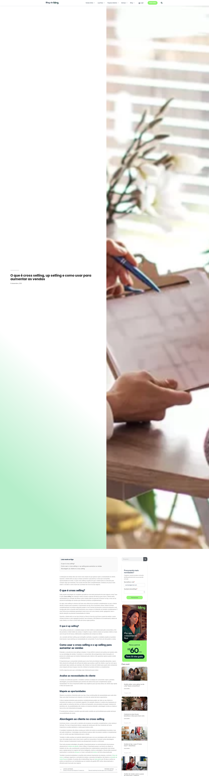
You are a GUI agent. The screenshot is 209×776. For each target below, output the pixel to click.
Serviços (123, 3)
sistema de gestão (73, 746)
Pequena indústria (112, 3)
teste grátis (98, 759)
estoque (77, 752)
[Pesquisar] (145, 559)
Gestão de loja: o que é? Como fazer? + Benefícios (133, 745)
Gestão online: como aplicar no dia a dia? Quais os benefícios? (134, 685)
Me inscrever (134, 597)
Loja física (100, 3)
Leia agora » (127, 688)
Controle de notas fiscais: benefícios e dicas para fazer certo (134, 715)
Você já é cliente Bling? (130, 589)
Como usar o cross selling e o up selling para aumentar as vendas (81, 566)
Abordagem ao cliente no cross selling (73, 568)
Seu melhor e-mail (129, 582)
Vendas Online (89, 3)
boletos (95, 752)
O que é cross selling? (68, 563)
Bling (131, 3)
